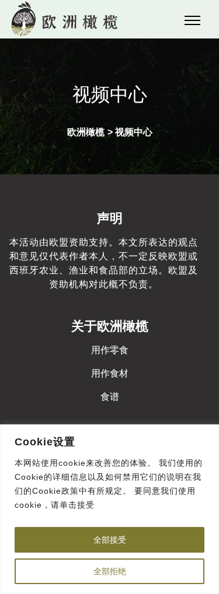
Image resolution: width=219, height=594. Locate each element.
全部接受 (109, 539)
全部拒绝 (109, 571)
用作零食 (109, 350)
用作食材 (109, 373)
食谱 (109, 397)
